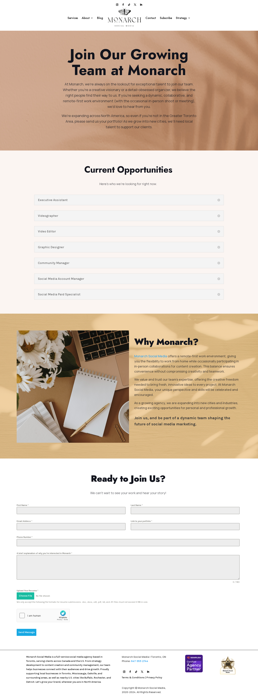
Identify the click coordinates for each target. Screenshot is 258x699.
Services (73, 18)
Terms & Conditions (133, 677)
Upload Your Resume (27, 590)
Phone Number (24, 537)
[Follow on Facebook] (123, 4)
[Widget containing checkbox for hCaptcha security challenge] (43, 615)
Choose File (25, 595)
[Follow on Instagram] (117, 4)
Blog (100, 18)
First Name (23, 505)
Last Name (137, 505)
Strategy (181, 18)
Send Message (26, 632)
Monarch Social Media (150, 356)
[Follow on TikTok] (129, 4)
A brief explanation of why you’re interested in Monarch (44, 553)
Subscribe (166, 18)
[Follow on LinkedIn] (141, 4)
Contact (150, 18)
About (86, 18)
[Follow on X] (135, 4)
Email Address (24, 521)
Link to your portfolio (141, 521)
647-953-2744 (139, 661)
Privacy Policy (154, 677)
